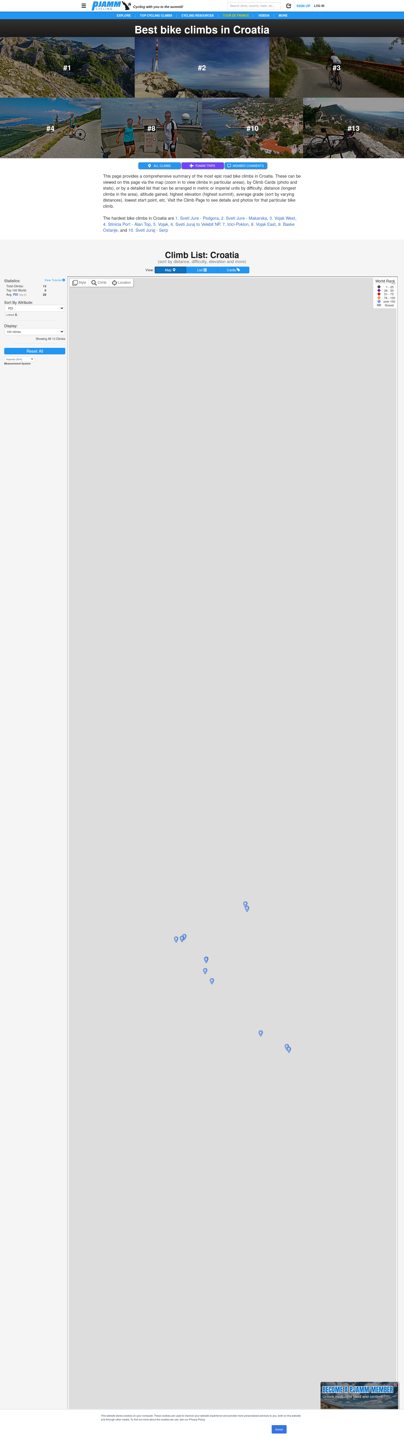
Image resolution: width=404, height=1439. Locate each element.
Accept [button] (279, 1429)
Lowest (10, 314)
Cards (232, 269)
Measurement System (17, 363)
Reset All (35, 351)
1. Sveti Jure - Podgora (197, 218)
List (200, 269)
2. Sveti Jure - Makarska (244, 218)
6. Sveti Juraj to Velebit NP (195, 224)
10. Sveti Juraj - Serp (148, 230)
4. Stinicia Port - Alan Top (127, 224)
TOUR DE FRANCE (236, 15)
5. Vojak (160, 224)
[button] (289, 1050)
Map (168, 269)
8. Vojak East (263, 224)
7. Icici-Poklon (235, 224)
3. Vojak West (282, 218)
